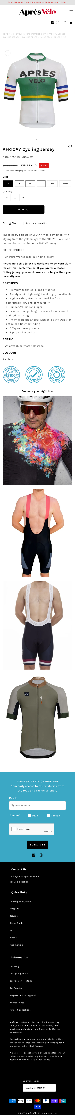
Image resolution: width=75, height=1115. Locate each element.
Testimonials (16, 945)
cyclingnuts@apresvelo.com (24, 876)
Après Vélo (31, 1113)
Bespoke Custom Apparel (23, 995)
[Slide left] (30, 140)
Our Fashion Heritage (21, 981)
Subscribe (37, 844)
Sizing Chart (11, 223)
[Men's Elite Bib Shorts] (37, 533)
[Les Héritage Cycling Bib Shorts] (37, 625)
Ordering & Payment (20, 901)
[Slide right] (45, 140)
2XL (67, 184)
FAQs (12, 930)
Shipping (19, 171)
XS (8, 183)
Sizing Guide (16, 923)
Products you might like (37, 391)
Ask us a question (36, 223)
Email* (13, 798)
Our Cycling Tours (19, 973)
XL (54, 184)
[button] (71, 10)
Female (55, 815)
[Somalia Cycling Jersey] (37, 440)
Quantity (7, 191)
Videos (13, 937)
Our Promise (16, 988)
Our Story (14, 966)
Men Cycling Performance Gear (28, 34)
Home (5, 34)
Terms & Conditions (20, 1010)
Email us (54, 1056)
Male (35, 815)
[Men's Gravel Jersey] (37, 717)
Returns (14, 916)
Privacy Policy (17, 1002)
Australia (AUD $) (35, 1088)
